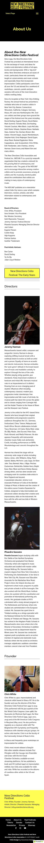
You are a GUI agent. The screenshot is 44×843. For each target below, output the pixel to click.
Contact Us (29, 823)
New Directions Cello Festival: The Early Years (22, 273)
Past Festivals (30, 820)
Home (8, 820)
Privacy (22, 825)
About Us (17, 820)
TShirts (10, 823)
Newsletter (11, 825)
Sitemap (31, 825)
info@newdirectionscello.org (23, 807)
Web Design (14, 840)
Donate (19, 823)
